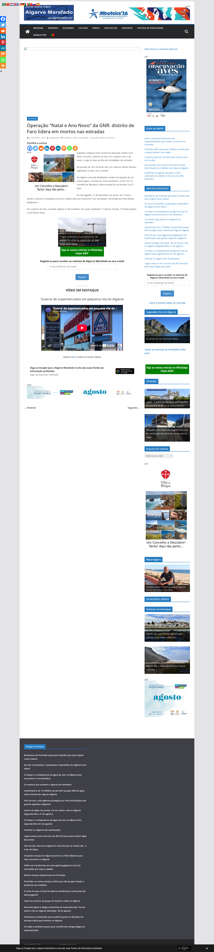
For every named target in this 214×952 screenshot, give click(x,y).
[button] (107, 948)
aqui (73, 357)
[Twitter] (35, 148)
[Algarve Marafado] (27, 31)
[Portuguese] (53, 35)
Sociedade (32, 119)
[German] (23, 4)
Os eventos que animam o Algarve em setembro (48, 784)
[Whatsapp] (69, 148)
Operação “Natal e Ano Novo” (102, 138)
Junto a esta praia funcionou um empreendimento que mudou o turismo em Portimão (165, 141)
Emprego (53, 28)
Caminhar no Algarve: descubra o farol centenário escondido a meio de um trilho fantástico (164, 175)
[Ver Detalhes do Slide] (167, 398)
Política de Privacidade (150, 28)
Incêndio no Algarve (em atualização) (162, 258)
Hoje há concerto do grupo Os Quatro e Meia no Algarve (52, 901)
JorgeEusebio (54, 138)
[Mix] (63, 148)
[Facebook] (29, 148)
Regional (38, 28)
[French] (19, 4)
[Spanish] (38, 4)
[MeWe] (58, 148)
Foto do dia (110, 28)
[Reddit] (41, 148)
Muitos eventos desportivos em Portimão (44, 875)
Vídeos (96, 28)
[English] (15, 4)
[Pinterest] (52, 148)
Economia (68, 28)
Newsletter (39, 35)
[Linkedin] (46, 148)
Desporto (127, 28)
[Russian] (34, 4)
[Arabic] (4, 4)
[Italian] (27, 4)
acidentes (67, 138)
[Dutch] (12, 4)
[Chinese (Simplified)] (8, 4)
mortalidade (83, 138)
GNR (75, 138)
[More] (75, 148)
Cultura (83, 28)
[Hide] (1, 71)
